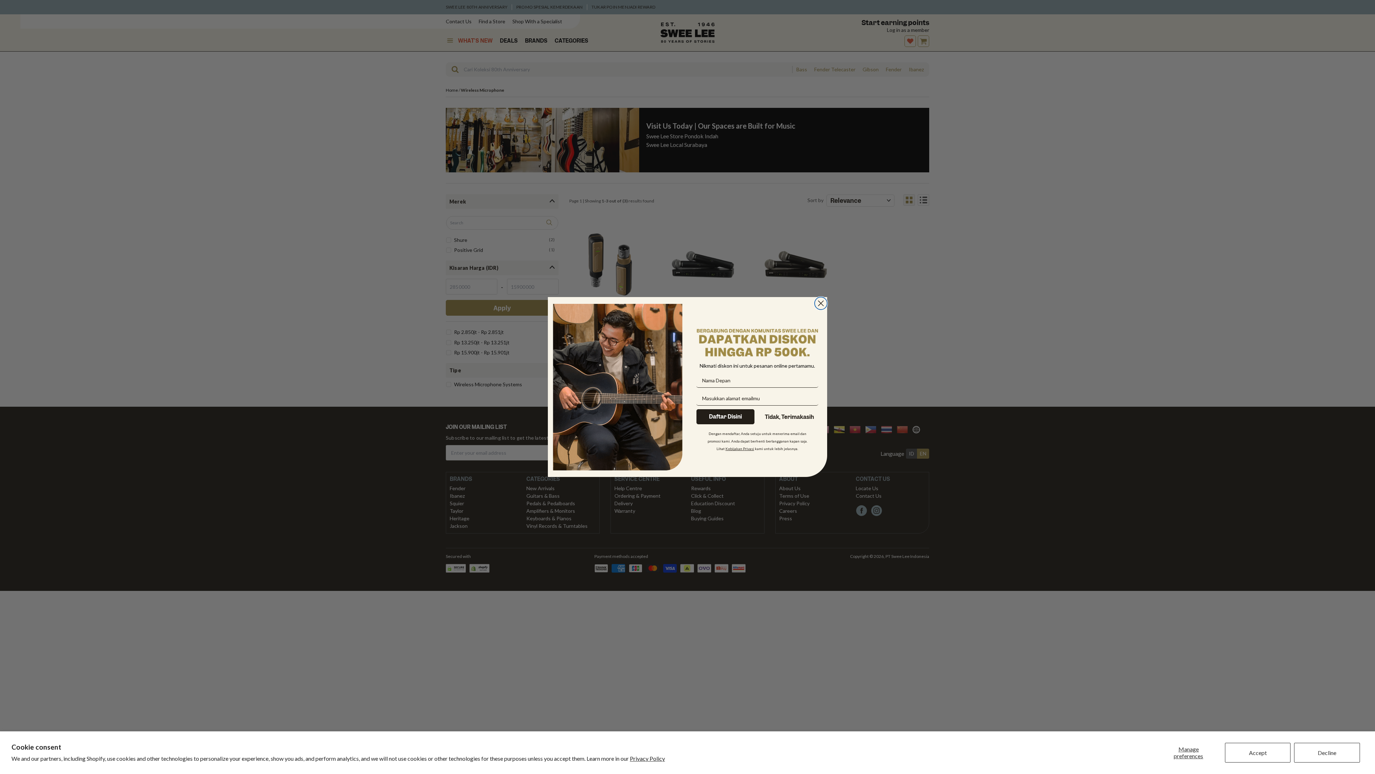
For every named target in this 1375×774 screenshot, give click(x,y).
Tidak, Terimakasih (789, 417)
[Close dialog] (821, 303)
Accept (1258, 752)
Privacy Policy (647, 758)
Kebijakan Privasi (739, 448)
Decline (1327, 752)
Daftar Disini (725, 416)
